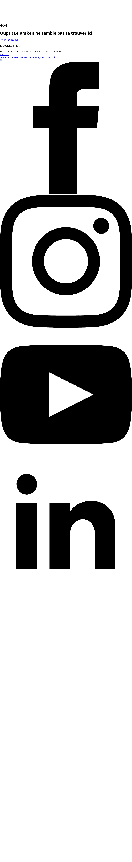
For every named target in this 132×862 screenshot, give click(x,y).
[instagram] (66, 326)
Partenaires (14, 57)
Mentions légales (36, 57)
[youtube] (66, 460)
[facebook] (66, 193)
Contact (4, 57)
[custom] (66, 724)
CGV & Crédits (51, 57)
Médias (24, 57)
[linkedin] (66, 593)
